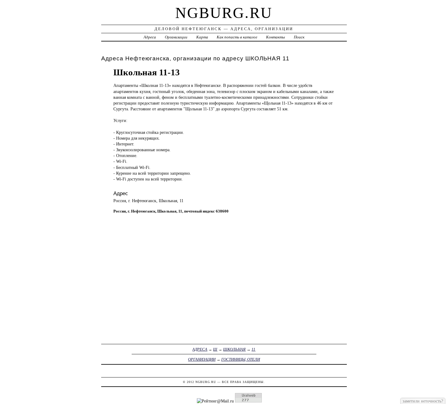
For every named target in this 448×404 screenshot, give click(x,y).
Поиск (299, 37)
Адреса (150, 37)
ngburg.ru (223, 12)
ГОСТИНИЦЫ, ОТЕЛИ (240, 359)
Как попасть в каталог (237, 37)
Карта (202, 37)
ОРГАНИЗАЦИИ (201, 359)
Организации (176, 37)
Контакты (275, 37)
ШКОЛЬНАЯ (234, 349)
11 (253, 349)
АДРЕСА (199, 349)
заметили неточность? (423, 401)
